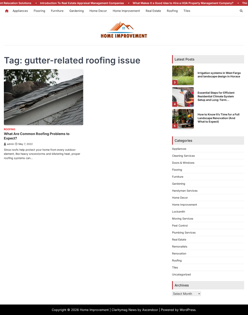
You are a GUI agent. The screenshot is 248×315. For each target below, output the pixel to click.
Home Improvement (126, 11)
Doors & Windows (183, 162)
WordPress (187, 310)
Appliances (20, 11)
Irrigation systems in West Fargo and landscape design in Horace (219, 74)
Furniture (57, 11)
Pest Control (180, 225)
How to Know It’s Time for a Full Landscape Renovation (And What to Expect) (218, 118)
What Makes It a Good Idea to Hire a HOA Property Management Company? (174, 3)
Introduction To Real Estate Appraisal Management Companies (74, 3)
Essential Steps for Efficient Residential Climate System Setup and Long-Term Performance (216, 98)
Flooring (39, 11)
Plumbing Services (183, 232)
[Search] (241, 11)
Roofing (172, 11)
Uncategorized (181, 274)
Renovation (179, 253)
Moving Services (182, 218)
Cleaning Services (183, 155)
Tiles (186, 11)
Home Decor (98, 11)
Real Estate (153, 11)
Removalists (179, 246)
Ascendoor (150, 310)
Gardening (76, 11)
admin (10, 144)
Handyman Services (184, 190)
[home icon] (7, 11)
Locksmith (178, 211)
